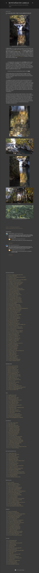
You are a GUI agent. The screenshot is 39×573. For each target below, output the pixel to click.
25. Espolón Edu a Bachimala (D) (14, 304)
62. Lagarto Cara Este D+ (12, 349)
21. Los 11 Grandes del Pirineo (13, 447)
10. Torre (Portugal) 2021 (12, 464)
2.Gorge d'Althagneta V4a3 (13, 367)
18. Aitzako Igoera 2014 (12, 561)
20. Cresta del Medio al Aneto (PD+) (14, 298)
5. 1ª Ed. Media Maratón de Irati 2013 (15, 400)
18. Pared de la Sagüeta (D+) (13, 295)
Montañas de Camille (19, 3)
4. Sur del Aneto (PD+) (12, 278)
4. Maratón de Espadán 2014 (13, 398)
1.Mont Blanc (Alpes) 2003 (13, 422)
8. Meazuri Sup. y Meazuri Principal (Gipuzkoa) (16, 491)
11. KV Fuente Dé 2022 (12, 406)
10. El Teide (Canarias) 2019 (13, 434)
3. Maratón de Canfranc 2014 (13, 397)
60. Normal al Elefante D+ (13, 346)
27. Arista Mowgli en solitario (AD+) (14, 307)
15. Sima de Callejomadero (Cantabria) (15, 499)
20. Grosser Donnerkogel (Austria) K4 (15, 535)
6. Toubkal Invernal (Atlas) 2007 (14, 429)
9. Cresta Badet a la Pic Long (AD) (14, 284)
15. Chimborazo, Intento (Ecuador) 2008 (15, 440)
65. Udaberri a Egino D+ (12, 353)
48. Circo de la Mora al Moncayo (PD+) (15, 332)
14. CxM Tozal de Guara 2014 (13, 410)
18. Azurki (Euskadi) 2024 (12, 474)
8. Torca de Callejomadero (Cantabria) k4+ (16, 520)
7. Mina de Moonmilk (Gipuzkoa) (14, 489)
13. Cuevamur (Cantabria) (12, 497)
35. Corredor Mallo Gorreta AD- (14, 317)
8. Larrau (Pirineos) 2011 (12, 462)
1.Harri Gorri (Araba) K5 (12, 511)
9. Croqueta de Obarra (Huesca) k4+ (14, 521)
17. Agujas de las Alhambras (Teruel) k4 (15, 531)
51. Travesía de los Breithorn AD (14, 335)
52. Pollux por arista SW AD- (13, 336)
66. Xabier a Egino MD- (12, 354)
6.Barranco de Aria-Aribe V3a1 (13, 372)
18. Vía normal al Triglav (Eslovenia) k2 (15, 532)
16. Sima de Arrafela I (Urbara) (13, 501)
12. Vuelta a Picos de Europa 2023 (14, 554)
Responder (10, 243)
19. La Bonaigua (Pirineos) (12, 475)
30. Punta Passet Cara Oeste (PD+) (14, 310)
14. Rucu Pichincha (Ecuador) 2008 (14, 439)
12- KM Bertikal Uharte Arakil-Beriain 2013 (16, 407)
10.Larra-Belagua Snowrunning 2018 (14, 405)
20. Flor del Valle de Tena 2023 (13, 564)
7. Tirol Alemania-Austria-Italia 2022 (14, 548)
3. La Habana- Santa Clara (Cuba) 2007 (15, 543)
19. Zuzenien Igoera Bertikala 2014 (14, 416)
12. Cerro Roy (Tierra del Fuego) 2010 (15, 436)
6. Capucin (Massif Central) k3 (13, 517)
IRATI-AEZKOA (16, 228)
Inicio (10, 6)
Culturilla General (11, 228)
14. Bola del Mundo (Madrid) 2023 (14, 469)
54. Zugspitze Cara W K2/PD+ (13, 339)
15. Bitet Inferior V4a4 (12, 383)
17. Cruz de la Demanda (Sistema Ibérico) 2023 (16, 473)
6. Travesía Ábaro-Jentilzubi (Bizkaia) (14, 488)
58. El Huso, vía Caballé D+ (13, 344)
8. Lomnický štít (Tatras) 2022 (13, 431)
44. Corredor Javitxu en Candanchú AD (15, 328)
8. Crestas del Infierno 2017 (13, 403)
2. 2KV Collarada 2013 (12, 396)
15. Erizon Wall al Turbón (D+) (13, 292)
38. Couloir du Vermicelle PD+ (13, 320)
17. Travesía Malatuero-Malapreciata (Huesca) (16, 502)
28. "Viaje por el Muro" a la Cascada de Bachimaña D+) (18, 308)
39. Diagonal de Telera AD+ (13, 322)
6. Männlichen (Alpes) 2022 (13, 459)
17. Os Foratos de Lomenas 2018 (14, 413)
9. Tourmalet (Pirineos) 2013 (13, 463)
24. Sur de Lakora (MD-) (12, 303)
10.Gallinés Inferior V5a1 (12, 377)
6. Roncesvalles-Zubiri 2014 (13, 401)
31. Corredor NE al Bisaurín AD (14, 312)
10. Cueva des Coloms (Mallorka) (14, 493)
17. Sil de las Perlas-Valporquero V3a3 (15, 385)
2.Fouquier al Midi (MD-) (12, 276)
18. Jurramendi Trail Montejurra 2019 (15, 415)
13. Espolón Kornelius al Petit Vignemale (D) (16, 289)
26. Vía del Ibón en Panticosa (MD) (14, 305)
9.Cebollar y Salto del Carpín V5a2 (14, 376)
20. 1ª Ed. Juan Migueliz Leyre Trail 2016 (15, 417)
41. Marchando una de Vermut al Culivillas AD (16, 324)
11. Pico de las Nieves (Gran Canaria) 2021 (15, 465)
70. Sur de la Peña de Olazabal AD (14, 359)
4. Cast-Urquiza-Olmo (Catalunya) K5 (15, 515)
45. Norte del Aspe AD (12, 329)
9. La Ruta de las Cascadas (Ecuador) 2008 (16, 550)
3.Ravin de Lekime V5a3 (12, 368)
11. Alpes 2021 (10, 552)
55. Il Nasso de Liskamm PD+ (13, 340)
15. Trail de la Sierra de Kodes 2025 (14, 411)
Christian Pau (14, 238)
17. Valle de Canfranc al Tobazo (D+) (14, 294)
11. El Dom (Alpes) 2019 (12, 435)
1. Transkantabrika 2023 (12, 540)
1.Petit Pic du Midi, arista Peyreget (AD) (15, 274)
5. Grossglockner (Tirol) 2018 (13, 427)
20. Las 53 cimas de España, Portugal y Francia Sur (17, 446)
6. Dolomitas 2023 (11, 546)
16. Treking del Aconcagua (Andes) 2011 (15, 441)
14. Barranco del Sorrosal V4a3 (13, 382)
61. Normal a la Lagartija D (13, 348)
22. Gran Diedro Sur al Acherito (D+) (15, 300)
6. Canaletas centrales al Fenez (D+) (14, 281)
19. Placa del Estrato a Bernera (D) (14, 297)
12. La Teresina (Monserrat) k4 (13, 525)
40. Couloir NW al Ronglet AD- (14, 323)
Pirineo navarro (20, 228)
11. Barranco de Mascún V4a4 (13, 378)
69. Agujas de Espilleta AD (13, 358)
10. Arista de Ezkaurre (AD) (13, 285)
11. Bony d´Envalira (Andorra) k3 (14, 523)
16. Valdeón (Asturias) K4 (12, 530)
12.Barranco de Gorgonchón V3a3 (14, 379)
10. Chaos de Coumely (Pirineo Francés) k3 (16, 522)
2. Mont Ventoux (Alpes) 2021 (13, 454)
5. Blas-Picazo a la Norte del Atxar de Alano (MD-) (17, 279)
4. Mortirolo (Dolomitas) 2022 (13, 457)
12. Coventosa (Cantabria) (12, 496)
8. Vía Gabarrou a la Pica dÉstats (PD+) (15, 283)
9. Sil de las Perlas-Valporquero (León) (15, 492)
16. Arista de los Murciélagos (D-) (14, 293)
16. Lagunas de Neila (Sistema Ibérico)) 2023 (16, 471)
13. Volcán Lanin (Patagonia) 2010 (14, 437)
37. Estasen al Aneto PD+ (12, 319)
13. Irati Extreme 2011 (12, 555)
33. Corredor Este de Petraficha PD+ (14, 314)
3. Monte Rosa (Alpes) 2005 (13, 425)
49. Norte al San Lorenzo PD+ (13, 333)
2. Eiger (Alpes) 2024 (12, 424)
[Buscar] (32, 3)
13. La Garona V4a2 (11, 380)
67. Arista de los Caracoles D (13, 355)
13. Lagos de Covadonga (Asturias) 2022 (15, 468)
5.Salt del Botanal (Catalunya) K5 (14, 516)
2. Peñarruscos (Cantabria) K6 (13, 512)
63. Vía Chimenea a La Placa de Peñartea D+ (16, 350)
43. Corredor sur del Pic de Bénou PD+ (15, 327)
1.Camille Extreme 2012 (12, 395)
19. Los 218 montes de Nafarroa (14, 445)
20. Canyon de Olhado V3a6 (13, 389)
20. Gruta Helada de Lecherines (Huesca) (15, 506)
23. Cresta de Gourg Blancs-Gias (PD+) (15, 302)
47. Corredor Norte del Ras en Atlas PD (15, 330)
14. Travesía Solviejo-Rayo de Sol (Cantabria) (16, 498)
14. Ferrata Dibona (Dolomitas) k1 (14, 527)
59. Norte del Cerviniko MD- (13, 345)
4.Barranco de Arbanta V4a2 (13, 369)
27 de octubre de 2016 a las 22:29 (18, 233)
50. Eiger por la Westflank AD (13, 334)
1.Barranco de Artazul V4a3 (13, 366)
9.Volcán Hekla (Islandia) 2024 (13, 432)
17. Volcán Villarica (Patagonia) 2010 (14, 442)
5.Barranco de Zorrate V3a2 (13, 371)
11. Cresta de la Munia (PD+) (13, 287)
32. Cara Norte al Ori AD (12, 313)
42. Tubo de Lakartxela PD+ (13, 325)
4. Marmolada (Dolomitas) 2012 (14, 426)
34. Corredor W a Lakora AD (13, 315)
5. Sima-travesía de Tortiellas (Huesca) (15, 487)
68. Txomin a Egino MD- (12, 356)
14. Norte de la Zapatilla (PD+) (13, 290)
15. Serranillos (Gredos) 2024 (13, 470)
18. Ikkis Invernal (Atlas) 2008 (13, 444)
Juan (9, 245)
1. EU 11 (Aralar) (11, 482)
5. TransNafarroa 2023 (12, 545)
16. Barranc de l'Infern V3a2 (13, 384)
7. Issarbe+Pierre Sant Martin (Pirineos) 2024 (16, 460)
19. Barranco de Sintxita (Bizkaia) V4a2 (15, 388)
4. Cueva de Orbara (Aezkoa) (13, 486)
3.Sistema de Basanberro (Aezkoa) (14, 484)
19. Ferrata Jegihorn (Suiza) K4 (13, 533)
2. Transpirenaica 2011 (12, 541)
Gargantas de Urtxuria (18, 50)
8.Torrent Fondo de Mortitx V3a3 (14, 374)
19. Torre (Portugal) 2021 (12, 562)
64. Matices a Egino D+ (12, 351)
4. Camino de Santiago (12, 544)
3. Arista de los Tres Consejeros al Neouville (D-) (17, 277)
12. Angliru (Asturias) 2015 (13, 466)
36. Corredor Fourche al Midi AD (14, 318)
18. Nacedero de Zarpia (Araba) (13, 503)
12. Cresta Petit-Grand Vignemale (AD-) (15, 288)
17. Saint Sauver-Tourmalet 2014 (14, 560)
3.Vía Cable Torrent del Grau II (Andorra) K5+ (16, 513)
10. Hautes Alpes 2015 (12, 551)
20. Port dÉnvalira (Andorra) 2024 (14, 476)
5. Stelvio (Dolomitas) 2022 (13, 458)
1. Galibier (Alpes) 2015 (12, 453)
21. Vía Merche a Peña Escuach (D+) (14, 299)
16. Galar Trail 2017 (11, 412)
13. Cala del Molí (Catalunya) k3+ (14, 526)
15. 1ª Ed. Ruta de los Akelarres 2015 (15, 557)
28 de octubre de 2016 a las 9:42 (15, 245)
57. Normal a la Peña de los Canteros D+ (15, 343)
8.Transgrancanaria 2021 (12, 549)
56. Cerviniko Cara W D (12, 341)
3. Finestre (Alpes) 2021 (12, 455)
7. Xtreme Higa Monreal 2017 (13, 402)
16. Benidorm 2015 (11, 559)
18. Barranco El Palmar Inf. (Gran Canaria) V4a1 (17, 387)
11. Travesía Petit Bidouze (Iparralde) (14, 494)
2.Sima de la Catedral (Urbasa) (13, 483)
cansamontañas (11, 233)
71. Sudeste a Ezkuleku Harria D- (14, 360)
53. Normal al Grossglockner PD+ (14, 338)
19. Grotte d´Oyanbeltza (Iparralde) (14, 504)
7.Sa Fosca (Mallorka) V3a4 (13, 373)
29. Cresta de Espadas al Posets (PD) (14, 309)
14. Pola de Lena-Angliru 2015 (13, 556)
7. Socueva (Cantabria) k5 (12, 518)
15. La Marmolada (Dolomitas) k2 (14, 528)
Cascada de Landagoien (19, 56)
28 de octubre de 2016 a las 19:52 (20, 249)
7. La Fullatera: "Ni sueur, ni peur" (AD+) (15, 282)
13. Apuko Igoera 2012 (12, 408)
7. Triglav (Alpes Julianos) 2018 (13, 430)
